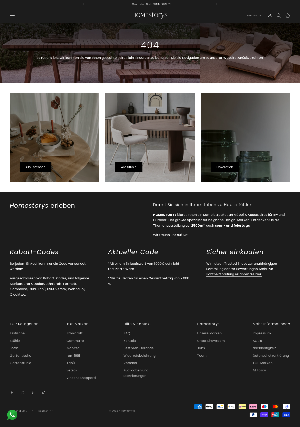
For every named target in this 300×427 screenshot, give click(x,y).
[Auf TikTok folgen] (44, 392)
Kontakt (129, 340)
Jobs (201, 348)
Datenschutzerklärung (271, 355)
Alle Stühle (129, 167)
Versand (130, 363)
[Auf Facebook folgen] (12, 392)
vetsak (72, 370)
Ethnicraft (75, 333)
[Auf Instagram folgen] (22, 392)
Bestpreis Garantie (138, 348)
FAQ (126, 333)
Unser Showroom (211, 340)
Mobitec (73, 348)
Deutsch (252, 15)
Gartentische (20, 355)
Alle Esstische (36, 167)
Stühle (15, 340)
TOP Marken (262, 363)
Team (202, 355)
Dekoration (225, 167)
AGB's (257, 340)
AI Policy (259, 370)
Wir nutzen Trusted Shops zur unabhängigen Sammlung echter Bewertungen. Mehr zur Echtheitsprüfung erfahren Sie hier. (241, 269)
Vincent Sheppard (81, 377)
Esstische (17, 333)
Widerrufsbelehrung (139, 355)
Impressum (262, 333)
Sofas (14, 348)
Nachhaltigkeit (264, 348)
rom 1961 (73, 355)
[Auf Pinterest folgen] (33, 392)
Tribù (71, 363)
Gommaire (75, 340)
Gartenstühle (20, 363)
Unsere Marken (209, 333)
